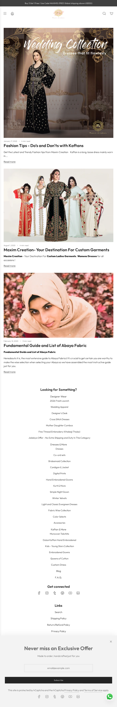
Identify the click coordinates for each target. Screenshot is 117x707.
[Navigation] (5, 13)
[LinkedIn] (78, 593)
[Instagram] (47, 593)
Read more (10, 161)
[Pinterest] (62, 593)
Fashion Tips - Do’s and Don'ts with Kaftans (43, 145)
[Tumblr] (54, 593)
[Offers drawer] (12, 13)
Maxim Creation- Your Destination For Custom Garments (56, 249)
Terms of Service (93, 690)
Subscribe (58, 680)
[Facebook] (39, 593)
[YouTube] (70, 593)
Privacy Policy (71, 690)
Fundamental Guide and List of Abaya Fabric (45, 345)
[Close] (111, 641)
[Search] (104, 13)
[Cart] (111, 13)
